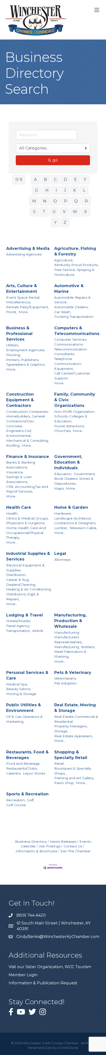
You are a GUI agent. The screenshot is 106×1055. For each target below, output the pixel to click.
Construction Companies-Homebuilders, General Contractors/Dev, (27, 416)
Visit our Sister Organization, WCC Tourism (50, 966)
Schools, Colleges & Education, (70, 418)
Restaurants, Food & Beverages (27, 755)
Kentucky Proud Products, (76, 265)
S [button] (34, 211)
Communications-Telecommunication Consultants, (70, 349)
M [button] (34, 201)
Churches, (62, 431)
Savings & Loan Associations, (19, 479)
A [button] (35, 179)
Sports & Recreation (27, 794)
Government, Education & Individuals (68, 462)
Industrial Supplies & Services (28, 556)
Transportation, (18, 631)
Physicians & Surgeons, (25, 523)
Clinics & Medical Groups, (27, 518)
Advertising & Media (28, 248)
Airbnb (37, 631)
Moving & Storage (21, 694)
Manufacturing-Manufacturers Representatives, (68, 637)
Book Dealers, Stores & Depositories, (73, 481)
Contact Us (73, 846)
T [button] (44, 211)
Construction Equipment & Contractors (20, 400)
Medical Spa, (17, 684)
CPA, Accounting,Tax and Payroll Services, (27, 489)
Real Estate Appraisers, (73, 736)
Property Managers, (71, 726)
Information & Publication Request (43, 983)
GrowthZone (68, 1048)
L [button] (84, 190)
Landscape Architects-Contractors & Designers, (75, 520)
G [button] (36, 190)
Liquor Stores (34, 773)
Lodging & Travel (24, 615)
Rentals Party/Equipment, (27, 307)
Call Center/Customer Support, (72, 375)
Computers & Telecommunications (76, 331)
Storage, (61, 731)
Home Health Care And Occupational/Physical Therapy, (26, 532)
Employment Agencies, (25, 350)
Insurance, (15, 472)
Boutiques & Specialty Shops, (72, 770)
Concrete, (14, 426)
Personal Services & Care (27, 675)
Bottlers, (88, 647)
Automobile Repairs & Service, (72, 299)
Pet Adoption (65, 683)
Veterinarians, (65, 678)
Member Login (23, 975)
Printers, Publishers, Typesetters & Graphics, (25, 362)
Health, (12, 513)
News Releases (63, 841)
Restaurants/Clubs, (21, 768)
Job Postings (49, 846)
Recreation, (15, 800)
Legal (60, 553)
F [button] (85, 179)
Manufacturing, (67, 647)
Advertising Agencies (24, 254)
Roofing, (13, 445)
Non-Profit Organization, (74, 412)
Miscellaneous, (18, 302)
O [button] (55, 201)
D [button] (65, 179)
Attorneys (62, 559)
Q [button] (76, 201)
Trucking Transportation (73, 317)
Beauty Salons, (18, 689)
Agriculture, (63, 260)
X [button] (85, 211)
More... (24, 312)
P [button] (65, 201)
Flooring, (13, 355)
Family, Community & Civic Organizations (74, 400)
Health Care (18, 507)
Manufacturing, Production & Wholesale (70, 621)
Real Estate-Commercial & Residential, (76, 719)
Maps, (59, 488)
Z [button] (65, 222)
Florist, (11, 312)
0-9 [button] (19, 179)
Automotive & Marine (69, 288)
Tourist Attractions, (69, 426)
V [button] (64, 211)
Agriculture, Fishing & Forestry (75, 251)
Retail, (59, 763)
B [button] (45, 179)
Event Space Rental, (23, 297)
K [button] (74, 190)
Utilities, (12, 345)
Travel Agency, (18, 626)
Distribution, (16, 575)
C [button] (55, 179)
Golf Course (16, 805)
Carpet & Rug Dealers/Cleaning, (21, 582)
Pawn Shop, (64, 783)
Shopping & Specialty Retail (70, 755)
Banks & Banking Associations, (20, 464)
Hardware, (63, 513)
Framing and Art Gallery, (74, 778)
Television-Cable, (83, 528)
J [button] (65, 190)
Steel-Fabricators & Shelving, (70, 654)
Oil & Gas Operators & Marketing (24, 719)
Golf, (30, 800)
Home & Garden (71, 507)
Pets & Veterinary (72, 672)
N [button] (44, 201)
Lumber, (61, 528)
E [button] (75, 179)
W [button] (75, 211)
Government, (85, 474)
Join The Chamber (75, 851)
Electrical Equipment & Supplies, (25, 567)
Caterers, (13, 773)
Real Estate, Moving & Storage (75, 708)
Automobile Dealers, (71, 307)
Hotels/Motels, (18, 621)
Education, (63, 474)
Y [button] (55, 222)
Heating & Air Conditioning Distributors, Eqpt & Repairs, (28, 594)
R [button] (86, 201)
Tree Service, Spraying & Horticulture (74, 272)
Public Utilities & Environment (23, 708)
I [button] (56, 190)
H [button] (47, 190)
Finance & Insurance (27, 456)
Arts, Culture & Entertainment (21, 288)
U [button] (54, 211)
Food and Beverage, (23, 763)
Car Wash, (62, 312)
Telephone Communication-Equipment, (68, 363)
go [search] (55, 160)
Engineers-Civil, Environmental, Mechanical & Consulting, (27, 435)
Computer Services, (70, 339)
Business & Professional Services (19, 334)
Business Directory (31, 841)
